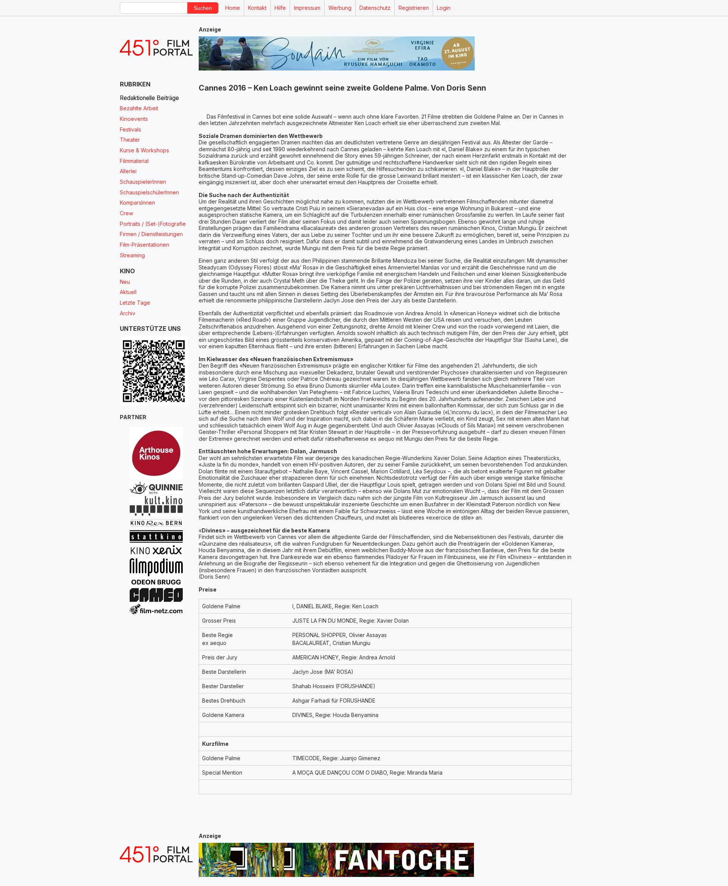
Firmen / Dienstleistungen (151, 234)
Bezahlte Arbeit (139, 108)
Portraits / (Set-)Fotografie (153, 224)
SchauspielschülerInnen (149, 192)
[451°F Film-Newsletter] (156, 48)
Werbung (339, 8)
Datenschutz (375, 8)
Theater (130, 139)
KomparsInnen (137, 202)
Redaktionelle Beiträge (149, 98)
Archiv (127, 313)
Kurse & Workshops (144, 150)
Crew (126, 213)
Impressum (307, 8)
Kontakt (257, 8)
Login (443, 8)
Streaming (132, 255)
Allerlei (128, 171)
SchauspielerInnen (143, 181)
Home (232, 8)
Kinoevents (134, 119)
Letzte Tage (135, 302)
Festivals (130, 129)
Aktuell (128, 292)
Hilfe (280, 8)
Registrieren (414, 8)
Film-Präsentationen (144, 244)
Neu (125, 282)
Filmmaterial (134, 161)
